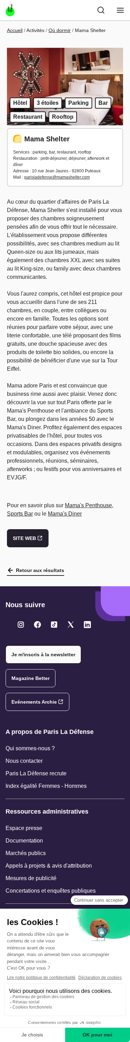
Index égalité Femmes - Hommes (46, 786)
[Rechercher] (101, 10)
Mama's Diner (65, 514)
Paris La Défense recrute (36, 773)
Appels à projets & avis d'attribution (49, 866)
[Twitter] (21, 624)
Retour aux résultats (40, 570)
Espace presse (24, 828)
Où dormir (60, 30)
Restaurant (27, 117)
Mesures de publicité (31, 878)
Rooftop (62, 117)
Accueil (15, 30)
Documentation (24, 841)
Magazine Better (30, 678)
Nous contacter (24, 761)
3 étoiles (48, 103)
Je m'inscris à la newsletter (43, 654)
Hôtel (20, 103)
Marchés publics (26, 853)
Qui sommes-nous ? (30, 748)
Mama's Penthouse (88, 505)
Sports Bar (20, 514)
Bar (103, 103)
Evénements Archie (34, 702)
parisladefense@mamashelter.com (57, 177)
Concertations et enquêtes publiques (51, 891)
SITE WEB (24, 538)
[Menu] (120, 10)
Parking (78, 103)
